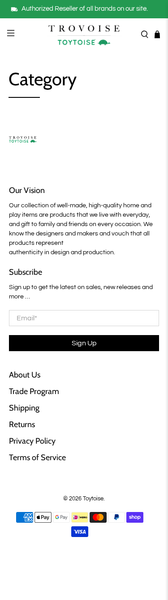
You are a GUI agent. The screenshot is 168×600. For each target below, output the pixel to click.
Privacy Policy (32, 441)
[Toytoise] (84, 34)
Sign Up (84, 343)
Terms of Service (37, 457)
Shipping (24, 408)
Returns (22, 424)
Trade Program (34, 391)
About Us (24, 375)
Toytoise (93, 499)
